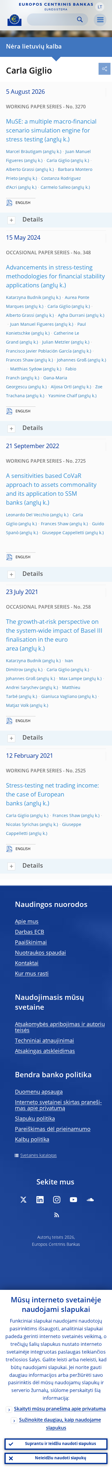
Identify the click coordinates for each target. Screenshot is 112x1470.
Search (80, 19)
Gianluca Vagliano (59, 697)
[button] (99, 6)
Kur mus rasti (32, 974)
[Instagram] (57, 1199)
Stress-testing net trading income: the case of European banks (52, 795)
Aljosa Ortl (61, 387)
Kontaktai (27, 963)
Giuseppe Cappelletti (63, 533)
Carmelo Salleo (55, 187)
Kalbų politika (32, 1139)
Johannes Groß (72, 360)
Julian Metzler (56, 342)
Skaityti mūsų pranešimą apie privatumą (60, 1409)
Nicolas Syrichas (22, 825)
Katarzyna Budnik (23, 298)
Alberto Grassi (20, 170)
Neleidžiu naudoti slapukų (60, 1458)
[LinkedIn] (40, 1199)
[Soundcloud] (90, 1199)
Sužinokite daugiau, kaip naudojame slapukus (60, 1424)
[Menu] (100, 20)
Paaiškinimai (31, 942)
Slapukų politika (35, 1119)
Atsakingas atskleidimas (45, 1051)
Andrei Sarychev (22, 688)
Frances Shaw (19, 360)
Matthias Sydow (26, 369)
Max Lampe (70, 679)
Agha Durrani (71, 316)
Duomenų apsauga (39, 1092)
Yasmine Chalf (62, 396)
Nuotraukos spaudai (40, 953)
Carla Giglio (58, 161)
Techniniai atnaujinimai (44, 1041)
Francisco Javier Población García (39, 351)
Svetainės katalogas (38, 1155)
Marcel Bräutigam (24, 152)
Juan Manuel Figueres (32, 324)
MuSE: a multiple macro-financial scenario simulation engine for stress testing (51, 131)
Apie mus (27, 922)
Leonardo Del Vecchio (27, 515)
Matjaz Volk (17, 706)
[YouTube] (73, 1199)
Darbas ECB (29, 932)
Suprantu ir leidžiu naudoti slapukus (60, 1444)
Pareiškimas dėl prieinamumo (52, 1129)
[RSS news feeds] (57, 1215)
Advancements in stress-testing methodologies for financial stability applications (55, 277)
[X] (23, 1199)
